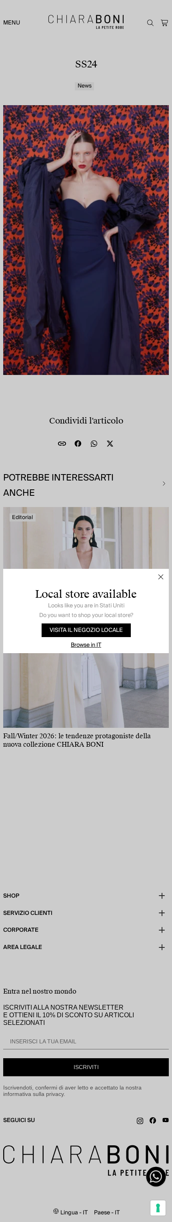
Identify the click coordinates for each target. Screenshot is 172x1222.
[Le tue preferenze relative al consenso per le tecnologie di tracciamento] (158, 1208)
